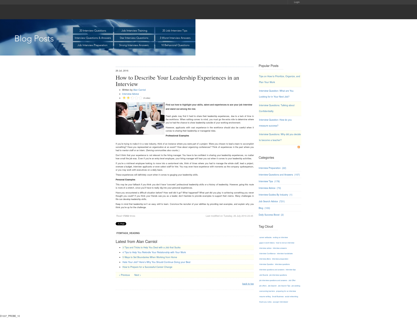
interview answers (280, 248)
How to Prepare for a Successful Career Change (147, 267)
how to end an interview (285, 242)
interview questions (282, 264)
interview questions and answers (271, 269)
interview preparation (280, 259)
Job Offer (292, 280)
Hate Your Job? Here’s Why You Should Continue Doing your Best (156, 262)
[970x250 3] (208, 37)
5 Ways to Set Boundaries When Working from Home (149, 257)
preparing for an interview (286, 291)
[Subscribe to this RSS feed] (298, 147)
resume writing (265, 296)
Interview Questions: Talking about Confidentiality (277, 108)
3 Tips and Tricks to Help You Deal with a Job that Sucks (151, 247)
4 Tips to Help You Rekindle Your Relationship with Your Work (154, 252)
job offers (262, 285)
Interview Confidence (267, 253)
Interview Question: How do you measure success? (275, 122)
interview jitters (265, 259)
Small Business (278, 296)
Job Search (272, 285)
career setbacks (265, 237)
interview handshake (285, 253)
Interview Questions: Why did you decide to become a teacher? (280, 137)
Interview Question (266, 264)
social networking (291, 296)
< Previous (124, 274)
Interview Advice (130, 93)
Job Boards (263, 275)
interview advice (265, 248)
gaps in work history (267, 242)
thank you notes (265, 302)
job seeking (296, 285)
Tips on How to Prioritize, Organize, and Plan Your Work (279, 79)
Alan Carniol (139, 89)
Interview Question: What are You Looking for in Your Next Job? (276, 93)
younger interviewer (280, 302)
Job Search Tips (284, 285)
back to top (248, 283)
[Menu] (294, 12)
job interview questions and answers (273, 280)
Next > (137, 274)
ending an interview (280, 237)
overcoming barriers (267, 291)
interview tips (291, 269)
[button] (294, 2)
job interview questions (278, 275)
